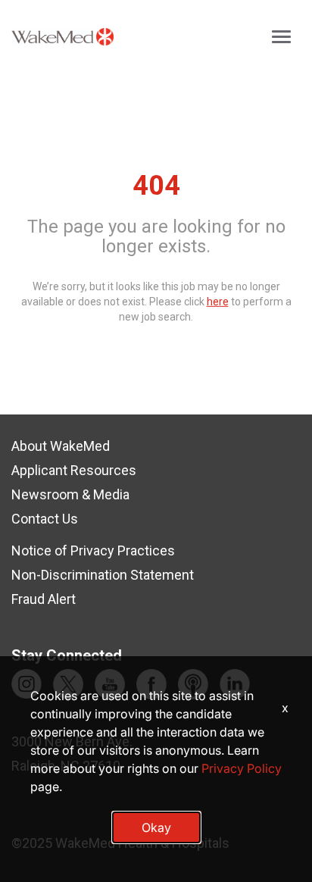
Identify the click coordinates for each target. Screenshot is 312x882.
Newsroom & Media (70, 494)
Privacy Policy (241, 768)
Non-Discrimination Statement (102, 575)
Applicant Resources (73, 470)
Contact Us (44, 519)
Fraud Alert (43, 599)
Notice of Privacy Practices (93, 550)
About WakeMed (60, 446)
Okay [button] (156, 827)
